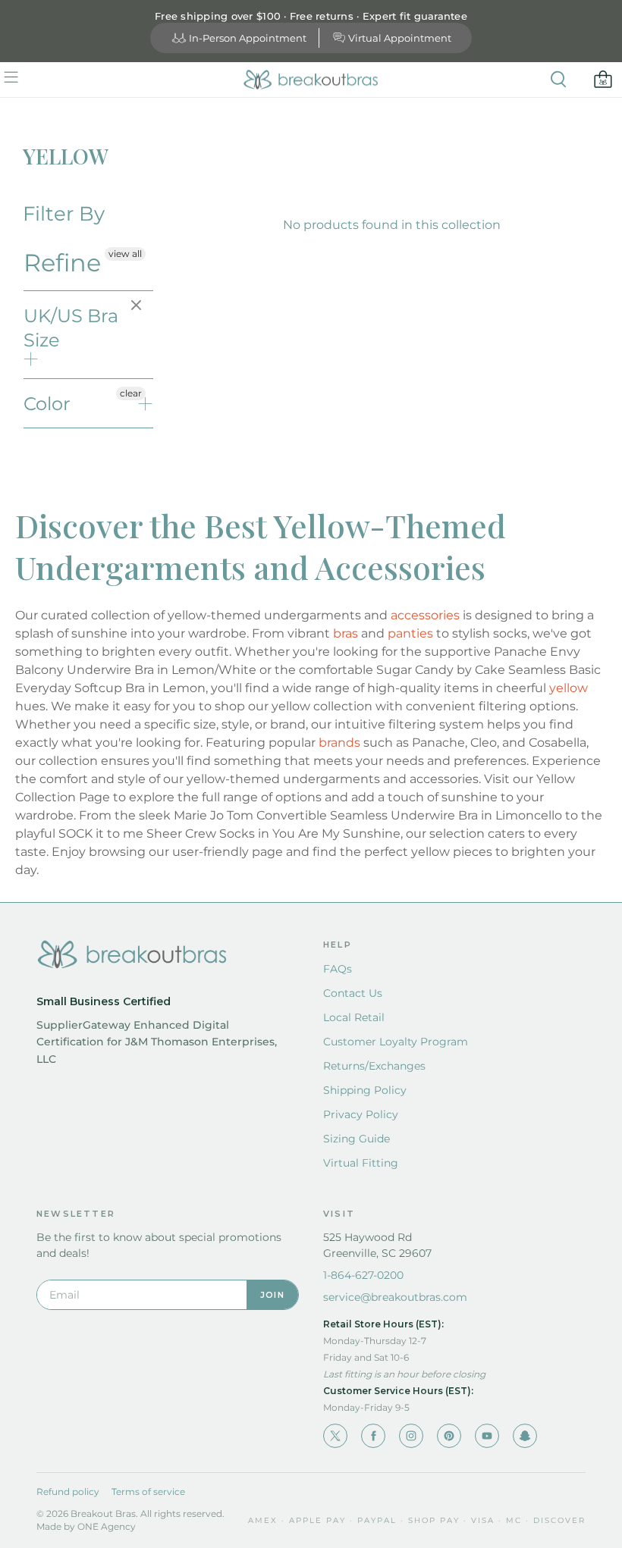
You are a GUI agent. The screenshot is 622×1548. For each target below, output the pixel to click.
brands (339, 742)
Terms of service (148, 1491)
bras (345, 633)
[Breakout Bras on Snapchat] (525, 1436)
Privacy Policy (360, 1114)
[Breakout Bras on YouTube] (487, 1436)
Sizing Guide (356, 1138)
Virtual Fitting (360, 1163)
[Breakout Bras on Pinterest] (449, 1436)
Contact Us (352, 993)
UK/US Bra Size (71, 327)
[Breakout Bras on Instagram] (411, 1436)
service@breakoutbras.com (395, 1297)
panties (410, 633)
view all (125, 253)
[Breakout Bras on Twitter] (335, 1436)
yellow (568, 688)
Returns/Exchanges (374, 1066)
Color (47, 404)
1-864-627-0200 (363, 1275)
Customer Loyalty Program (395, 1041)
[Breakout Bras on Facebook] (373, 1436)
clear (138, 306)
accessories (425, 615)
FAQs (337, 969)
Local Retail (354, 1017)
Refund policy (67, 1491)
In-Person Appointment (247, 38)
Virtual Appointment (399, 38)
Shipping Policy (365, 1090)
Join (272, 1294)
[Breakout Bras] (311, 79)
